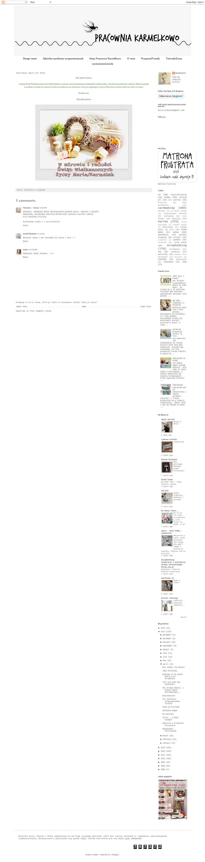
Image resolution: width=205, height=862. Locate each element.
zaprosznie (181, 259)
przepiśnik (162, 240)
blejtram (162, 202)
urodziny (175, 252)
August (166, 650)
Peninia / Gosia (31, 208)
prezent (177, 237)
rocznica (162, 242)
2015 (163, 628)
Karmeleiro (180, 73)
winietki (178, 257)
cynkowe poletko (169, 440)
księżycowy (179, 442)
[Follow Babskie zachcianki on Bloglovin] (171, 98)
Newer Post (22, 307)
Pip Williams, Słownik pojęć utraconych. (179, 466)
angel (25, 250)
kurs (172, 230)
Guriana (165, 491)
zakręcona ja (167, 578)
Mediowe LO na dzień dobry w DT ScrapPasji (172, 676)
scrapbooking (177, 245)
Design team (30, 59)
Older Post (145, 307)
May (165, 661)
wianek (178, 254)
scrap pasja (180, 242)
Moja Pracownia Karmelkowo (105, 59)
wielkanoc (162, 257)
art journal (175, 200)
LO (159, 194)
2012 (163, 751)
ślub (184, 262)
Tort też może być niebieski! (171, 683)
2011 (163, 755)
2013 (163, 748)
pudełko (177, 240)
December (167, 635)
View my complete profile (176, 79)
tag (159, 252)
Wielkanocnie (169, 696)
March (166, 736)
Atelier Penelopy (169, 598)
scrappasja (174, 249)
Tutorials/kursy (174, 59)
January (167, 743)
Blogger (115, 855)
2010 (163, 759)
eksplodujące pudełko (175, 213)
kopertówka (168, 227)
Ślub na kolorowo (171, 707)
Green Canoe (167, 480)
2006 (163, 770)
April (166, 664)
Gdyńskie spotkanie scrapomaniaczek (63, 59)
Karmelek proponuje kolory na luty (177, 333)
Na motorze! (168, 714)
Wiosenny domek (170, 711)
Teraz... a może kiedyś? (170, 719)
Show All (184, 617)
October (167, 642)
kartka (163, 221)
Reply (25, 226)
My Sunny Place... (170, 511)
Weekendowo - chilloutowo (169, 730)
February (167, 739)
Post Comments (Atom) (40, 311)
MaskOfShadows (30, 234)
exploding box (171, 216)
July (165, 653)
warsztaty (162, 254)
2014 (163, 632)
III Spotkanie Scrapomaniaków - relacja (172, 701)
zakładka (162, 259)
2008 (163, 766)
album (167, 197)
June (165, 657)
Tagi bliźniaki (170, 671)
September (168, 646)
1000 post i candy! (178, 277)
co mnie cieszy (179, 211)
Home (84, 307)
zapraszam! (178, 385)
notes (176, 232)
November (167, 639)
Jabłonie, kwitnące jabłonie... (179, 603)
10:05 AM (33, 250)
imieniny (176, 219)
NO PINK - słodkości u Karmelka (178, 303)
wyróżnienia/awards (102, 64)
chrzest (161, 211)
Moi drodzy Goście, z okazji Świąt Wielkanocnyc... (173, 690)
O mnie (131, 59)
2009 (163, 762)
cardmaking (166, 208)
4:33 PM (43, 208)
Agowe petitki (168, 420)
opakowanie (163, 235)
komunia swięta (180, 225)
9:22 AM (41, 234)
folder (161, 219)
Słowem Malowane (169, 460)
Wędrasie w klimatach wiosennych (173, 724)
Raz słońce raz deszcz (174, 667)
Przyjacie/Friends (150, 59)
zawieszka (168, 262)
